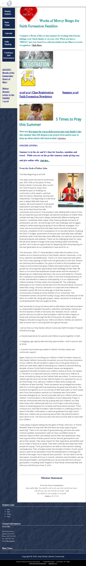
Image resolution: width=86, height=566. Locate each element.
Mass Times (7, 23)
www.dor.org (53, 563)
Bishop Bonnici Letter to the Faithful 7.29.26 (8, 94)
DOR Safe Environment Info (37, 563)
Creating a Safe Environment (8, 55)
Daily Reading (8, 43)
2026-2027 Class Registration (36, 92)
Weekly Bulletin (8, 12)
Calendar (8, 33)
